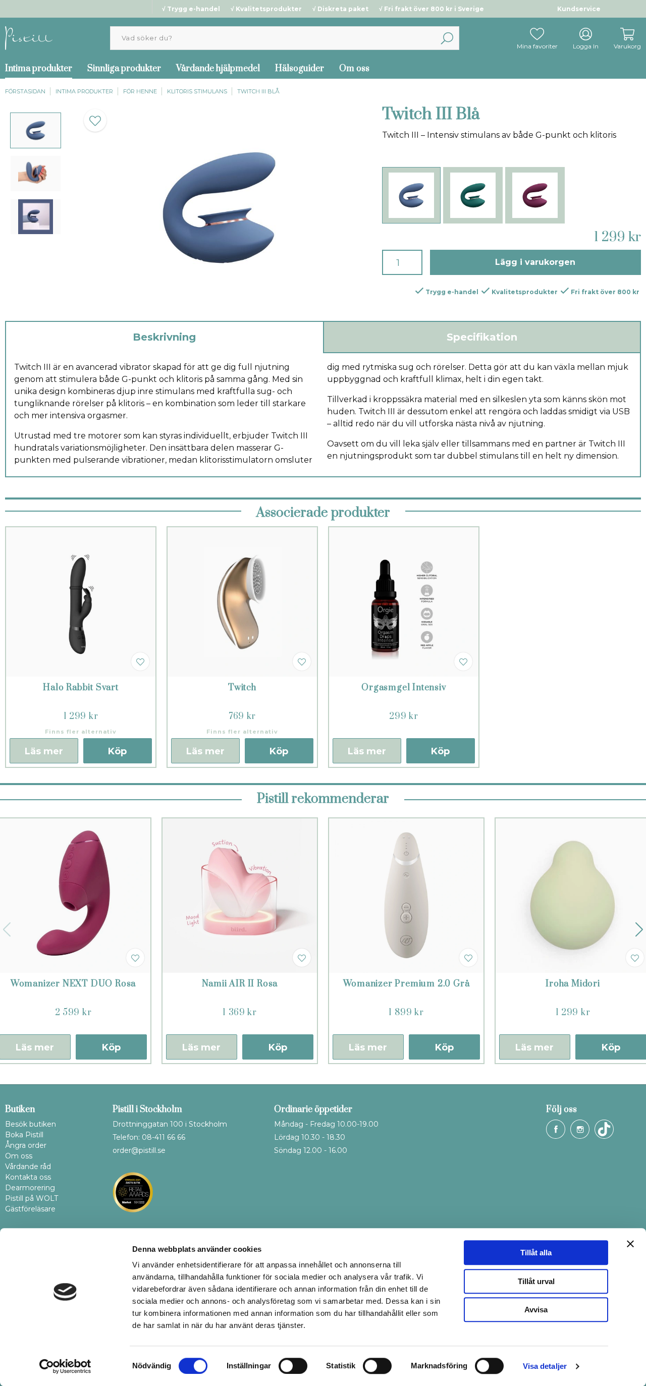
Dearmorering (30, 1187)
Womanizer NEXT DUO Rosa (73, 983)
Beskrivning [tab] (164, 337)
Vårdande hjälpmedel (218, 68)
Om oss (354, 68)
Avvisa (536, 1309)
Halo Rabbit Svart (81, 687)
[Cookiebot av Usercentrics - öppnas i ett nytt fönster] (65, 1366)
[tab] (36, 130)
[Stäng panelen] (630, 1243)
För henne (140, 91)
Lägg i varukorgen (535, 262)
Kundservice (579, 9)
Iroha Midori (573, 983)
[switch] (293, 1366)
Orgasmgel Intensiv (403, 687)
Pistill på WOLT (31, 1198)
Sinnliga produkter (124, 68)
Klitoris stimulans (197, 91)
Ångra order (25, 1145)
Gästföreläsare (30, 1208)
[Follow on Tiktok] (604, 1129)
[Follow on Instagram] (580, 1129)
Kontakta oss (28, 1177)
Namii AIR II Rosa (240, 983)
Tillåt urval (536, 1281)
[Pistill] (28, 37)
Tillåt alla (536, 1252)
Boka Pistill (24, 1134)
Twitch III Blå (258, 91)
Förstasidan (25, 91)
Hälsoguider (299, 68)
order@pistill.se (139, 1150)
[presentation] (35, 130)
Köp (117, 751)
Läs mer (44, 751)
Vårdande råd (28, 1166)
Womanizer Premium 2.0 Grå (406, 983)
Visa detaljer (545, 1366)
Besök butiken (30, 1124)
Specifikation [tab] (482, 337)
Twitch (242, 687)
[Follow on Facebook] (556, 1129)
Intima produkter (84, 91)
